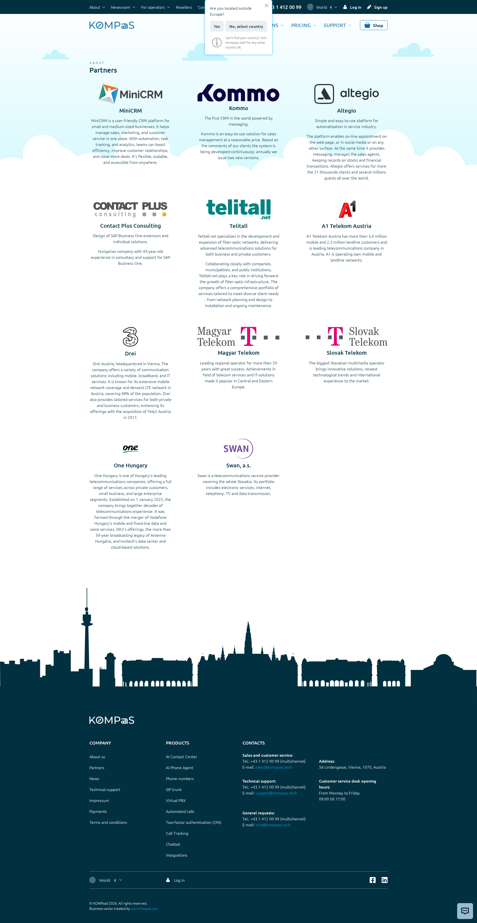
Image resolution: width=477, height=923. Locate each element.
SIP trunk (174, 789)
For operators (153, 7)
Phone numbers (180, 778)
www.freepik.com (144, 908)
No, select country (246, 26)
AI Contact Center (181, 756)
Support (335, 25)
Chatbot (173, 844)
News (94, 778)
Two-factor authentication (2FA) (193, 822)
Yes (217, 26)
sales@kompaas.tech (273, 767)
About (94, 7)
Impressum (99, 800)
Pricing (301, 25)
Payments (98, 811)
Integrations (176, 855)
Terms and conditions (108, 822)
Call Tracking (177, 833)
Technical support (104, 789)
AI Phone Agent (179, 767)
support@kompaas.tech (276, 792)
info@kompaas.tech (272, 824)
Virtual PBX (176, 800)
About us (97, 756)
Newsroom (120, 7)
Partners (96, 767)
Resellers (184, 7)
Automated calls (180, 811)
